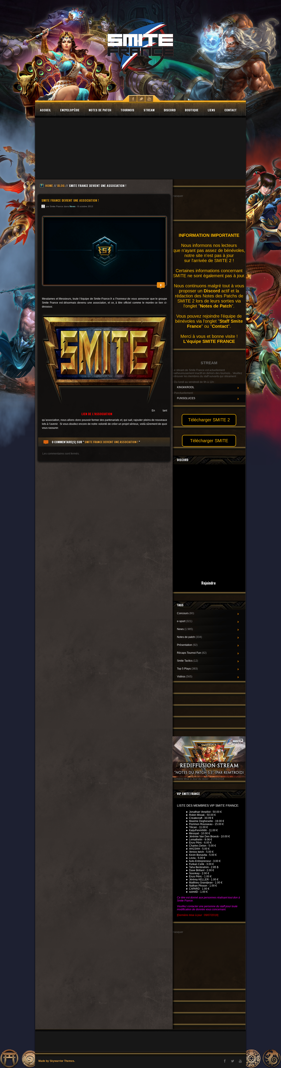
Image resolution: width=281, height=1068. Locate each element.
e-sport (184, 621)
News (73, 206)
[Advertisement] (140, 148)
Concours (185, 613)
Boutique (191, 110)
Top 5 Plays (187, 668)
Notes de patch (100, 110)
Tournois (127, 110)
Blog (61, 185)
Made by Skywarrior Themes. (56, 1061)
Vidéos (184, 676)
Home (49, 185)
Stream (149, 110)
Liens (211, 110)
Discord (170, 110)
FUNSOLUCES (186, 398)
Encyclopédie (69, 110)
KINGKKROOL (185, 387)
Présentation (187, 644)
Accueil (45, 110)
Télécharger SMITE (209, 440)
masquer (178, 195)
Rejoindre (208, 583)
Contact (230, 110)
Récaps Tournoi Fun (192, 652)
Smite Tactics (187, 660)
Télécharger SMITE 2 (209, 419)
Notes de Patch (216, 306)
